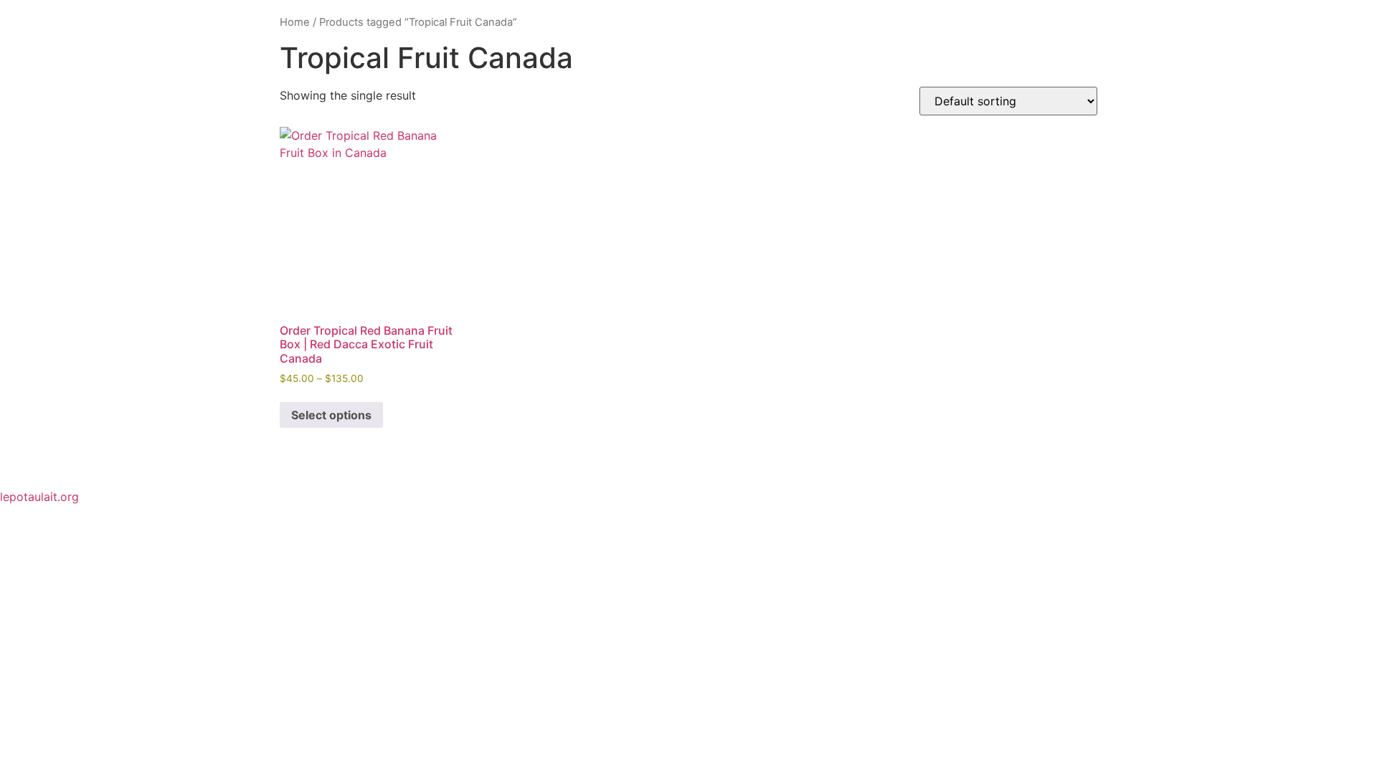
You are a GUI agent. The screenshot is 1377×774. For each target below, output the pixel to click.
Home (295, 22)
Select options (331, 415)
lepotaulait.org (39, 496)
